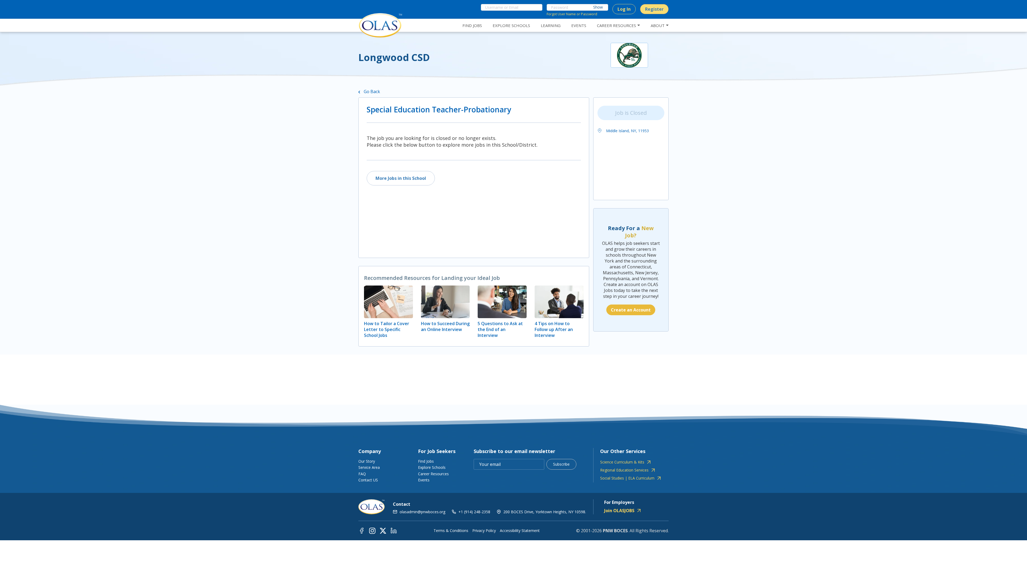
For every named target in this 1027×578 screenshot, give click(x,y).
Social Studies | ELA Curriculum (627, 478)
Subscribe (561, 464)
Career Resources (433, 473)
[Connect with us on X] (383, 530)
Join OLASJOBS (619, 511)
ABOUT (658, 25)
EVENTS (578, 25)
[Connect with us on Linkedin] (393, 530)
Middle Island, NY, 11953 (627, 130)
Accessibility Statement (520, 530)
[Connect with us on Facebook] (361, 530)
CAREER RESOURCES (616, 25)
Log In (624, 9)
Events (424, 479)
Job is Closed (631, 112)
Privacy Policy (484, 530)
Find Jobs (426, 461)
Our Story (366, 461)
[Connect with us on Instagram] (372, 530)
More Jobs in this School (400, 178)
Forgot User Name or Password (572, 14)
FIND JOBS (472, 25)
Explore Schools (432, 467)
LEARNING (551, 25)
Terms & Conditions (451, 530)
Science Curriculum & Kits (622, 462)
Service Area (369, 467)
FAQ (362, 473)
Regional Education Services (624, 470)
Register (654, 9)
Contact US (368, 479)
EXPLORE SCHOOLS (511, 25)
